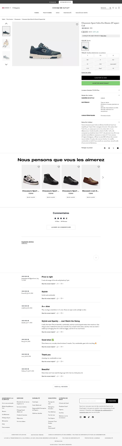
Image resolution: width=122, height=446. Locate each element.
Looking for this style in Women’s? (94, 35)
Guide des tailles (86, 72)
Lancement (113, 64)
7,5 (100, 55)
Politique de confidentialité (103, 410)
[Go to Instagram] (80, 418)
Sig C (100, 68)
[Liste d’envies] (113, 8)
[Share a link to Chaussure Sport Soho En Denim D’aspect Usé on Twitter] (113, 148)
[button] (6, 31)
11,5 (87, 68)
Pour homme (10, 19)
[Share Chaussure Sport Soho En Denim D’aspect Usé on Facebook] (105, 148)
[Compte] (116, 8)
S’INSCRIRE (112, 401)
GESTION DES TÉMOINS (37, 434)
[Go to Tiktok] (89, 418)
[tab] (52, 2)
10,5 (100, 64)
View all (24, 243)
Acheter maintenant (101, 83)
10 (87, 64)
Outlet (3, 19)
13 (113, 68)
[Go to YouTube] (85, 418)
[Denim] (85, 46)
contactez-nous (83, 412)
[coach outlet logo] (61, 7)
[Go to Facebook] (93, 418)
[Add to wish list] (77, 24)
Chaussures (17, 19)
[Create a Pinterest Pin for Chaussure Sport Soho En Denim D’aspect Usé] (109, 148)
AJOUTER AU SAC (101, 78)
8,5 (87, 59)
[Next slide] (104, 177)
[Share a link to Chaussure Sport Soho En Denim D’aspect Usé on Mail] (118, 148)
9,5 (113, 59)
